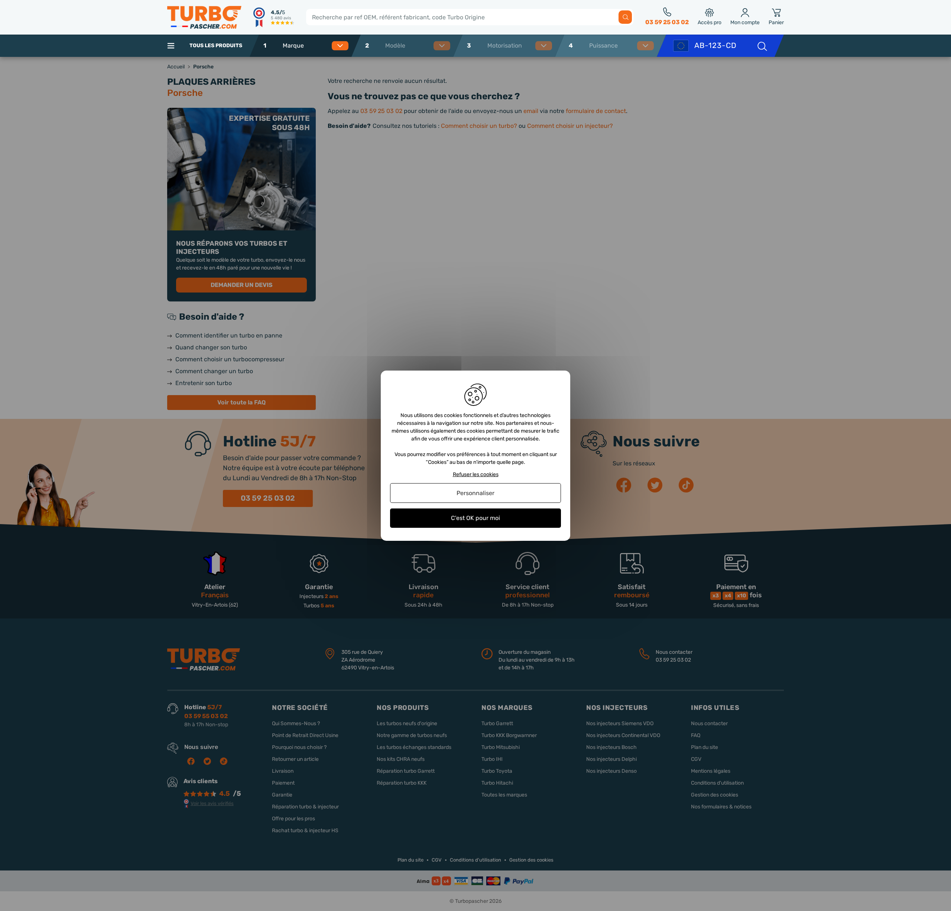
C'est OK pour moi (475, 517)
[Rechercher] (625, 17)
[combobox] (313, 46)
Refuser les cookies (476, 474)
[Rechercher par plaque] (761, 45)
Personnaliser (475, 493)
